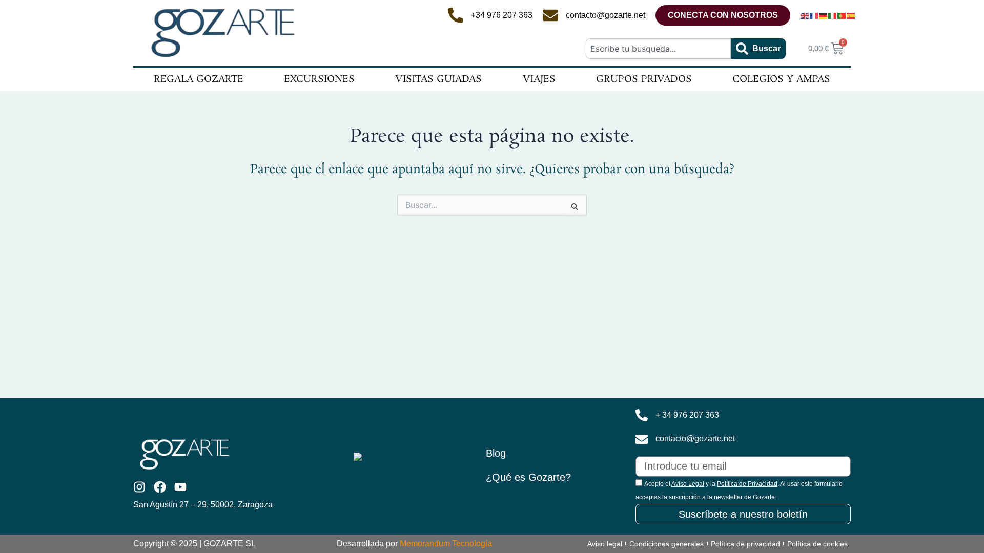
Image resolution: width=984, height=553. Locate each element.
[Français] (814, 15)
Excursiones (319, 79)
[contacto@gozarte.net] (550, 15)
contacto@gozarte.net (605, 15)
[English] (805, 15)
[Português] (842, 15)
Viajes (539, 79)
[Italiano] (832, 15)
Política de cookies (817, 544)
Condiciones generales (666, 544)
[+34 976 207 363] (455, 15)
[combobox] (658, 48)
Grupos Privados (644, 79)
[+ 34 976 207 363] (642, 415)
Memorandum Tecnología (446, 543)
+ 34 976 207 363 (687, 415)
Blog (496, 453)
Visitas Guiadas (438, 79)
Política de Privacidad (747, 483)
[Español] (851, 15)
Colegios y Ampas (781, 79)
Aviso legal (604, 544)
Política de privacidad (745, 544)
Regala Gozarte (198, 79)
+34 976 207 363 (501, 15)
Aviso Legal (687, 483)
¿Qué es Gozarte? (528, 477)
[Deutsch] (823, 15)
